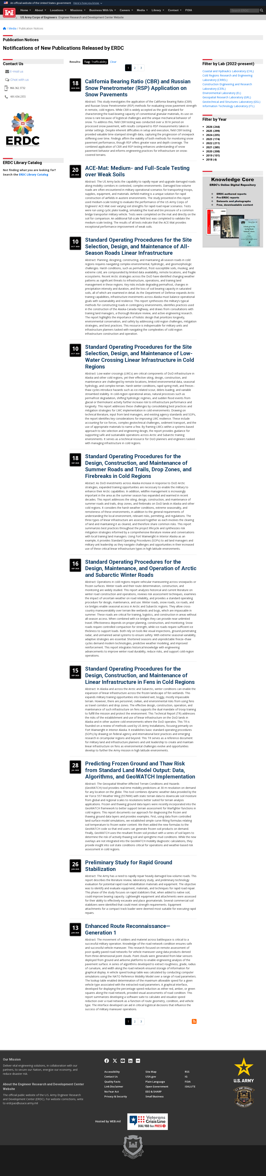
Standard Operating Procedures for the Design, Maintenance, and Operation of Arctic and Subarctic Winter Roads (140, 568)
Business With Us (101, 10)
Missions (76, 10)
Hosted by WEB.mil (108, 1121)
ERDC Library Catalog (33, 174)
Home (24, 10)
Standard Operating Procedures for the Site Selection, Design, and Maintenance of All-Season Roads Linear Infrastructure (138, 246)
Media (141, 10)
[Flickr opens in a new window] (138, 1060)
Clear (113, 62)
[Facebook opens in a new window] (106, 1060)
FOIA (188, 10)
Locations (57, 10)
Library (157, 10)
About (39, 10)
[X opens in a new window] (115, 1060)
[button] (88, 3)
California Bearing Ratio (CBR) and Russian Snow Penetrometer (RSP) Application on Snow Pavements (137, 88)
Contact (173, 10)
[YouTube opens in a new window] (123, 1060)
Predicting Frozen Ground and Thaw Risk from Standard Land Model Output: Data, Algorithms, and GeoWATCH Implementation (140, 770)
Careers (125, 10)
